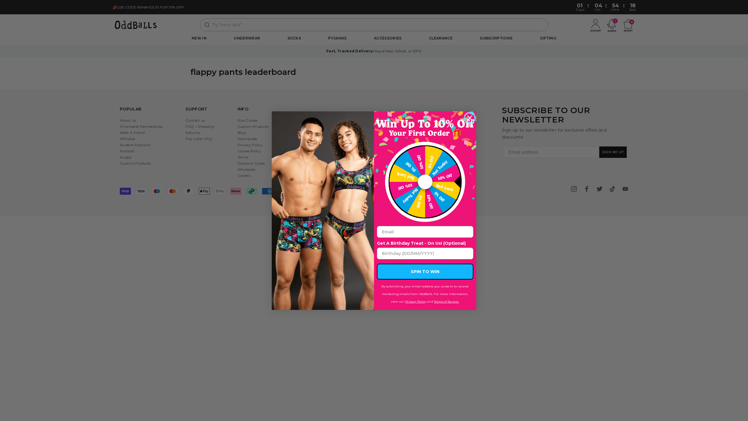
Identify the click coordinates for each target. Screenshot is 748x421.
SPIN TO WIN (425, 271)
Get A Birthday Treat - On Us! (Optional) (421, 243)
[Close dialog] (470, 118)
